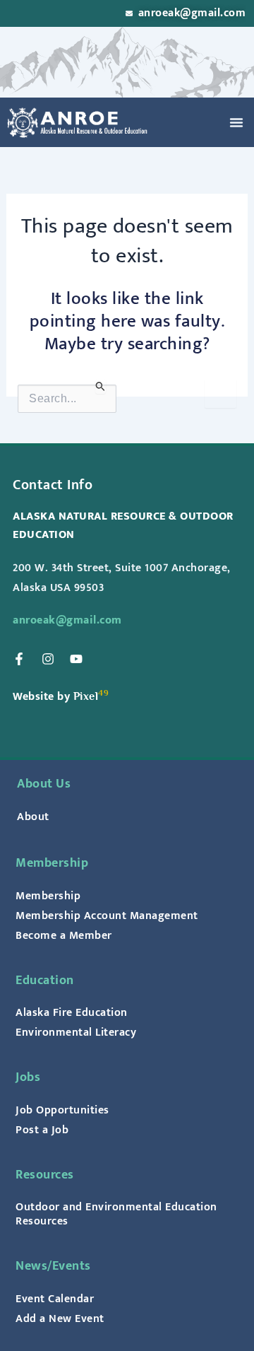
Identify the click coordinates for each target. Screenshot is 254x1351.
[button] (236, 122)
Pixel (86, 696)
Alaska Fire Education (72, 1012)
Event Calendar (55, 1299)
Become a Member (64, 935)
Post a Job (42, 1130)
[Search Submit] (100, 386)
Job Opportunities (62, 1110)
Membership (48, 896)
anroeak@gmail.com (67, 620)
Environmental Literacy (76, 1032)
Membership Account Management (107, 915)
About (33, 816)
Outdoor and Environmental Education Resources (116, 1214)
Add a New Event (60, 1318)
